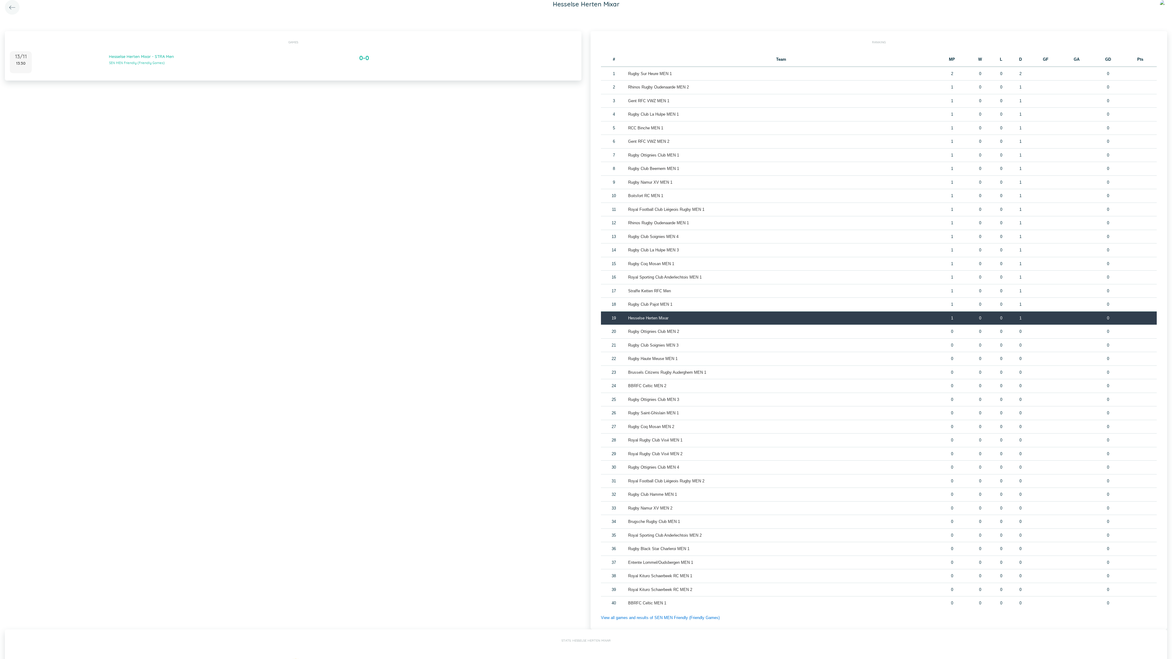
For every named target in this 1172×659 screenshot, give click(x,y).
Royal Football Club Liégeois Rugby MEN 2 (666, 481)
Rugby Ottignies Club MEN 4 (653, 467)
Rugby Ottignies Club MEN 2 (653, 331)
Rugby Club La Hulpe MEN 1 (653, 114)
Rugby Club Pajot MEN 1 (650, 304)
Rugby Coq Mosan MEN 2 (651, 426)
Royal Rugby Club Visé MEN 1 (655, 440)
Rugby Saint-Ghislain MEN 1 (653, 413)
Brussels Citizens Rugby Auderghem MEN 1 (667, 372)
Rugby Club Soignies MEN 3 (653, 345)
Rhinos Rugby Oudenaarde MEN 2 (658, 87)
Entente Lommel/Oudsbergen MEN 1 (660, 562)
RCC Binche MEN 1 (645, 128)
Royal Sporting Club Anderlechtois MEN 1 (665, 277)
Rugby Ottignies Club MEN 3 (653, 399)
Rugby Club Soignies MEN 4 (653, 236)
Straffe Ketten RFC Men (649, 291)
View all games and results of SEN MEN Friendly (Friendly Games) (660, 617)
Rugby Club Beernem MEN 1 (653, 168)
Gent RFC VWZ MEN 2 (648, 141)
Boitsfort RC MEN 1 (645, 195)
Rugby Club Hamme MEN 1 (652, 494)
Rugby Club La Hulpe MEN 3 (653, 250)
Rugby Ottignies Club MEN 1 (653, 155)
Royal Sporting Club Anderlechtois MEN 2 (665, 535)
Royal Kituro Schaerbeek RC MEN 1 (660, 576)
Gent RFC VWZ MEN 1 (648, 101)
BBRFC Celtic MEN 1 (647, 603)
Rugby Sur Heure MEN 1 (650, 73)
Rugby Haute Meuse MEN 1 (653, 358)
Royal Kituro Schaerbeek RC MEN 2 (660, 589)
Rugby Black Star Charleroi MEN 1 (658, 548)
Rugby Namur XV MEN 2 (650, 508)
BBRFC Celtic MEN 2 (647, 386)
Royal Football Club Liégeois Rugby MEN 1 (666, 209)
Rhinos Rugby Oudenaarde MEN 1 (658, 223)
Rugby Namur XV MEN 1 (650, 182)
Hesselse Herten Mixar (648, 318)
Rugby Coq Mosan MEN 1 (651, 263)
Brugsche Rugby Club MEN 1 (654, 521)
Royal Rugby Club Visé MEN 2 (655, 454)
